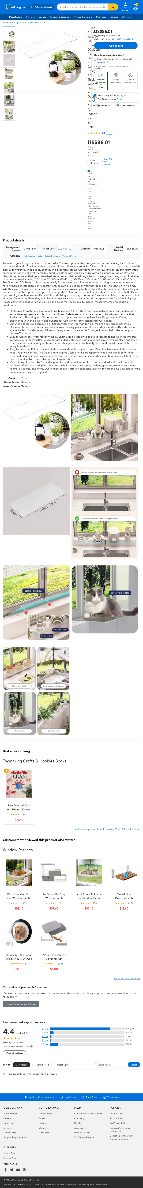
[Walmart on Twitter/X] (12, 1170)
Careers (114, 16)
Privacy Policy (117, 1118)
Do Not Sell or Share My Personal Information (121, 1137)
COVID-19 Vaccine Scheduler (88, 1113)
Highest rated (42, 1064)
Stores (42, 1118)
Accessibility (80, 1127)
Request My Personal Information (120, 1129)
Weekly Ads (113, 1097)
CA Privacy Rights (118, 1122)
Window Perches (69, 255)
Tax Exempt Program (84, 1137)
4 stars (45, 1032)
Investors (7, 1127)
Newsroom (8, 1122)
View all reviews (14, 1053)
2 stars (45, 1040)
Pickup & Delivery (83, 16)
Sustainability (9, 1132)
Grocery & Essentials (60, 16)
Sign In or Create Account (41, 1097)
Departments (15, 16)
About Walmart (10, 1113)
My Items (126, 16)
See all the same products (127, 978)
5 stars (45, 1028)
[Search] (113, 6)
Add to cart (116, 45)
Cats (25, 22)
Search (134, 1064)
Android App (9, 1157)
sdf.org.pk (92, 183)
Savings (42, 16)
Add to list (105, 105)
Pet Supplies (15, 22)
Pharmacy (101, 16)
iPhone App (9, 1153)
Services (30, 16)
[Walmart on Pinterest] (24, 1170)
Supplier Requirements (14, 1137)
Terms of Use (116, 1113)
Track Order (92, 1097)
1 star (45, 1044)
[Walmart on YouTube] (18, 1170)
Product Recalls (82, 1132)
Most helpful (63, 1064)
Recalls (77, 1122)
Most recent (21, 1064)
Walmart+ (44, 1127)
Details (120, 99)
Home (5, 22)
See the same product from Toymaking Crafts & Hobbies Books (107, 829)
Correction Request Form (21, 1004)
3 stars (45, 1036)
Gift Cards (44, 1132)
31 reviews (109, 133)
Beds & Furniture (37, 22)
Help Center (70, 1097)
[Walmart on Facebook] (5, 1170)
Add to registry (127, 105)
